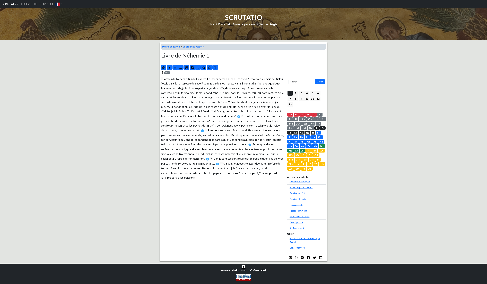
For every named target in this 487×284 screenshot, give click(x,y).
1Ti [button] (305, 159)
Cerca (320, 81)
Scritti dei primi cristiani (301, 187)
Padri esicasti (296, 204)
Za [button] (308, 146)
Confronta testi (297, 247)
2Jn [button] (290, 168)
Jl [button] (289, 141)
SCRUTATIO (10, 4)
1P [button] (309, 164)
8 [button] (295, 98)
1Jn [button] (322, 164)
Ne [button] (312, 123)
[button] (58, 4)
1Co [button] (321, 150)
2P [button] (315, 164)
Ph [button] (309, 155)
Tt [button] (318, 159)
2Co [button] (291, 155)
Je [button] (290, 137)
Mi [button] (315, 141)
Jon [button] (308, 141)
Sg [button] (307, 132)
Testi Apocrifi (296, 222)
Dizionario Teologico (300, 181)
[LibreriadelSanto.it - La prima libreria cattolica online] (243, 277)
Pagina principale (171, 46)
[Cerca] (203, 67)
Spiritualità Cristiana (299, 216)
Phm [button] (291, 164)
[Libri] (163, 67)
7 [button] (290, 98)
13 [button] (290, 104)
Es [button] (318, 132)
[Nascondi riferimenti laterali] (181, 67)
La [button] (295, 137)
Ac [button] (308, 150)
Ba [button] (301, 137)
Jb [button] (317, 128)
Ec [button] (295, 132)
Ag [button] (302, 146)
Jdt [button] (290, 128)
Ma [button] (315, 146)
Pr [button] (290, 132)
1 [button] (290, 93)
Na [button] (321, 141)
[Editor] (186, 67)
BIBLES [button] (25, 4)
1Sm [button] (302, 119)
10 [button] (307, 98)
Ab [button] (302, 141)
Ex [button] (296, 114)
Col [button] (316, 155)
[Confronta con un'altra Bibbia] (192, 67)
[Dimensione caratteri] (169, 67)
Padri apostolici (297, 193)
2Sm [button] (310, 119)
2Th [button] (298, 159)
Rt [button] (295, 119)
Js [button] (320, 114)
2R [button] (323, 119)
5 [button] (312, 93)
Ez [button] (307, 137)
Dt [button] (314, 114)
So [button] (296, 146)
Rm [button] (314, 150)
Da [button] (313, 137)
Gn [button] (290, 114)
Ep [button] (304, 155)
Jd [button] (304, 168)
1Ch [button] (291, 123)
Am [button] (295, 141)
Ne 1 (167, 73)
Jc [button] (304, 164)
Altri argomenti (297, 228)
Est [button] (297, 128)
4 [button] (307, 93)
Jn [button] (302, 150)
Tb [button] (318, 123)
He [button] (298, 164)
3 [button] (301, 93)
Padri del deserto (298, 199)
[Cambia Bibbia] (198, 67)
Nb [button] (308, 114)
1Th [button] (291, 159)
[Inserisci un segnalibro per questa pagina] (215, 67)
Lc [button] (296, 150)
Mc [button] (290, 150)
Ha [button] (290, 146)
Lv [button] (302, 114)
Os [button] (319, 137)
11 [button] (312, 98)
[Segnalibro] (209, 67)
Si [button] (313, 132)
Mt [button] (322, 146)
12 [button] (318, 98)
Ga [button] (297, 155)
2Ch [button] (298, 123)
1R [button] (317, 119)
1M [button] (304, 128)
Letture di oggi (268, 24)
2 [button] (295, 93)
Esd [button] (305, 123)
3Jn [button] (297, 168)
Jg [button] (290, 119)
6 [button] (318, 93)
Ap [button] (309, 168)
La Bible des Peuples (193, 46)
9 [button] (301, 98)
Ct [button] (301, 132)
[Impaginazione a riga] (175, 67)
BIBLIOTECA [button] (39, 4)
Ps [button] (322, 128)
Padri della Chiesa (298, 210)
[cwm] (51, 4)
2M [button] (310, 128)
